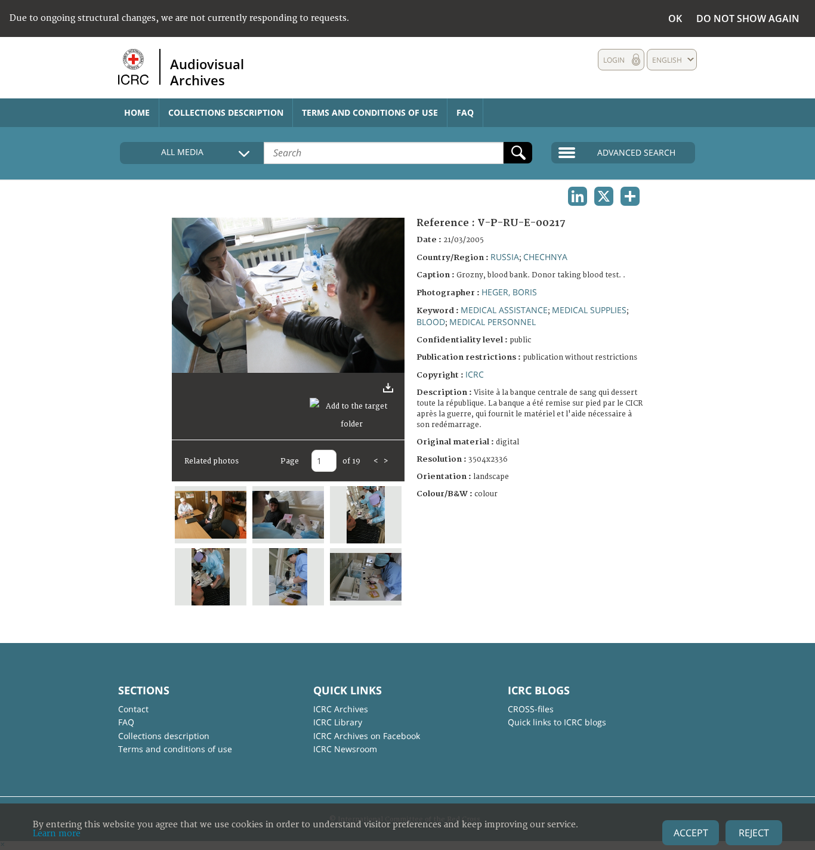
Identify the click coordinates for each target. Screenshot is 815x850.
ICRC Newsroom (345, 749)
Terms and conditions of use (370, 112)
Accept (691, 832)
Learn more (57, 834)
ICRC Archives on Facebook (366, 735)
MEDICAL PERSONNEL (492, 321)
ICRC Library (337, 722)
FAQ (465, 112)
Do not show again (747, 18)
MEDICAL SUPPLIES (589, 310)
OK (675, 18)
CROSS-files (531, 709)
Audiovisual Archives (207, 71)
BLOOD (430, 321)
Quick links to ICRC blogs (557, 722)
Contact (133, 709)
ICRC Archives (340, 709)
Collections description (225, 112)
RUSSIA (504, 256)
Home (137, 112)
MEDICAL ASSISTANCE (504, 310)
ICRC (474, 374)
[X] (603, 196)
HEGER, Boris (509, 292)
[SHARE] (630, 196)
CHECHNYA (545, 256)
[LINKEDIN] (577, 196)
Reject (754, 832)
